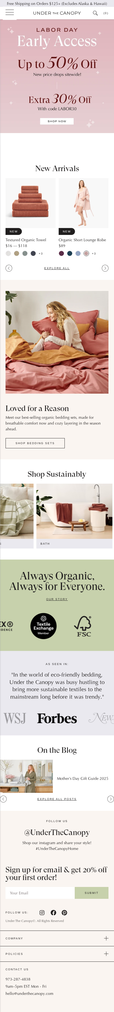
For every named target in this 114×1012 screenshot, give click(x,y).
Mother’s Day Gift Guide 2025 (82, 779)
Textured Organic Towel (26, 240)
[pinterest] (64, 912)
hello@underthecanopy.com (29, 994)
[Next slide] (105, 268)
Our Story (57, 599)
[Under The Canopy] (57, 13)
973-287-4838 (18, 980)
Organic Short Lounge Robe (82, 240)
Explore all (57, 268)
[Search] (95, 13)
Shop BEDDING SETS (35, 443)
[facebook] (53, 912)
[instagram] (42, 912)
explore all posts (57, 799)
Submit (92, 892)
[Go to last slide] (9, 268)
